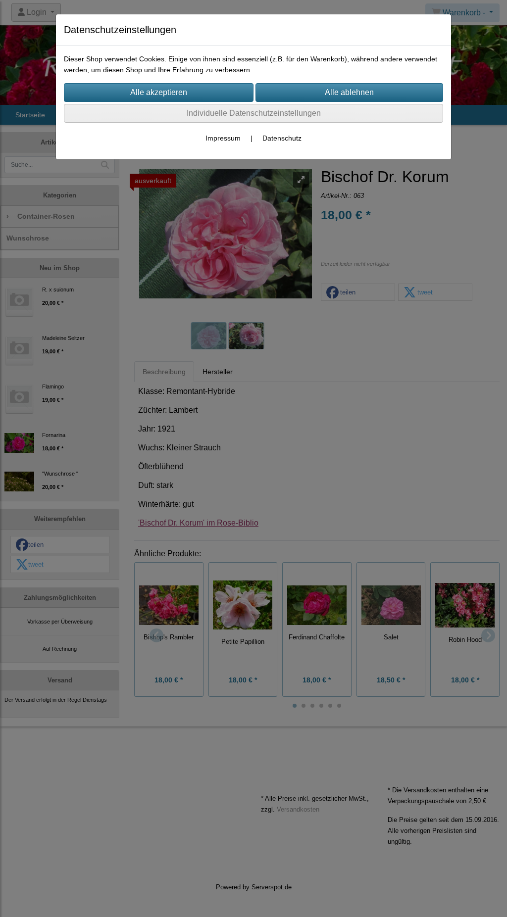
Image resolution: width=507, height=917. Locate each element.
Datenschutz (282, 138)
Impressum (223, 138)
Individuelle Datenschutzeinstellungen (254, 113)
